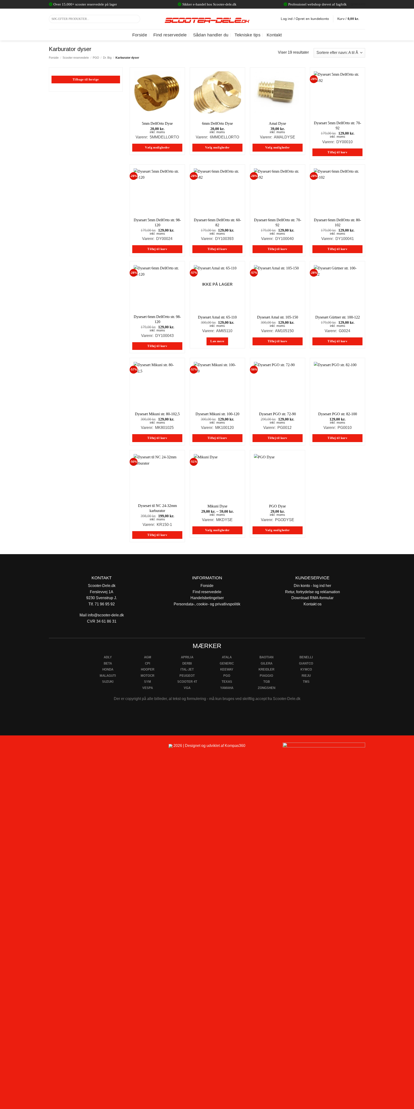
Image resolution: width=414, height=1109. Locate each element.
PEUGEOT (187, 675)
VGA (187, 688)
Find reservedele (170, 35)
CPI (147, 663)
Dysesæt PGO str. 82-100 (337, 414)
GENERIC (227, 663)
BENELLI (306, 657)
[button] (351, 19)
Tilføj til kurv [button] (337, 152)
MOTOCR (147, 675)
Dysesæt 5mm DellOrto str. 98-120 (157, 222)
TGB (266, 681)
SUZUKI (108, 681)
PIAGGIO (266, 675)
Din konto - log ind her (312, 586)
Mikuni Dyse (217, 506)
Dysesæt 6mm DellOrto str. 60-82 (217, 222)
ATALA (227, 657)
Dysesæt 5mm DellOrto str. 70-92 (337, 125)
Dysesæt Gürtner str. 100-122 (337, 317)
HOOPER (147, 669)
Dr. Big (107, 57)
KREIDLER (266, 669)
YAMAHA (226, 688)
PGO (96, 57)
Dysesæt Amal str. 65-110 (217, 317)
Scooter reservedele (76, 57)
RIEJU (306, 675)
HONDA (107, 669)
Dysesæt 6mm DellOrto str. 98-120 (157, 319)
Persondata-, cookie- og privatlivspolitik (207, 604)
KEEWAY (226, 669)
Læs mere (217, 341)
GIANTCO (306, 663)
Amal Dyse (277, 123)
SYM (147, 681)
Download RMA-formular (312, 598)
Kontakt (274, 35)
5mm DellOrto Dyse (157, 123)
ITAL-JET (187, 669)
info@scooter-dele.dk (106, 615)
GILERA (266, 663)
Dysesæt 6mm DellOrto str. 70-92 (277, 222)
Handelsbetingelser (207, 598)
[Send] (136, 19)
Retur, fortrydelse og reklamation (312, 592)
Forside (139, 35)
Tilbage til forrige (86, 79)
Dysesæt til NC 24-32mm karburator (157, 508)
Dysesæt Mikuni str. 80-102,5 (157, 414)
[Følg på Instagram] (66, 748)
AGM (147, 657)
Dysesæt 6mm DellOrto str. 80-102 (337, 222)
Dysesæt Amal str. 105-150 (277, 317)
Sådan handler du (211, 35)
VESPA (147, 688)
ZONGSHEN (266, 688)
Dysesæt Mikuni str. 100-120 (217, 414)
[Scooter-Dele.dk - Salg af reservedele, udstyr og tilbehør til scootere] (207, 19)
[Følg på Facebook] (54, 748)
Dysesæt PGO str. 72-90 (277, 414)
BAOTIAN (266, 657)
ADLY (108, 657)
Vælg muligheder (157, 147)
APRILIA (187, 657)
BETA (108, 663)
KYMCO (306, 669)
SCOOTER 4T (187, 681)
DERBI (187, 663)
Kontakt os (313, 604)
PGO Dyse (277, 506)
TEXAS (227, 681)
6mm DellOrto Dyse (217, 123)
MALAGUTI (108, 675)
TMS (306, 681)
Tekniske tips (247, 35)
